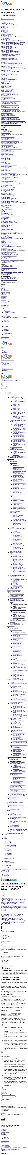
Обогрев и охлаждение (15, 799)
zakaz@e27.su (5, 315)
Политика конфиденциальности (10, 1149)
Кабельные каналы (17, 706)
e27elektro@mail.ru (5, 316)
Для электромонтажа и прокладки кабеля (12, 903)
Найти (2, 1153)
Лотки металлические (18, 688)
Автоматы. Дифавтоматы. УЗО (17, 528)
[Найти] (2, 20)
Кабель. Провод (14, 628)
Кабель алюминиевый (18, 648)
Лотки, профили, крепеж (7, 914)
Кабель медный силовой (19, 632)
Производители (5, 1132)
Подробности (4, 939)
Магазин (3, 1133)
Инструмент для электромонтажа (18, 807)
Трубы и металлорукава (19, 733)
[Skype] (14, 880)
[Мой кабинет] (1, 367)
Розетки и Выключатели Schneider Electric (19, 425)
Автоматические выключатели (17, 533)
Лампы (14, 497)
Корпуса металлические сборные (15, 921)
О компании (4, 1129)
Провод (14, 659)
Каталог (9, 393)
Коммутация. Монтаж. (18, 721)
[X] (8, 880)
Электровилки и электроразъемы (17, 748)
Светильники (16, 465)
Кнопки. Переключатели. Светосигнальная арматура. (20, 777)
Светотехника (13, 461)
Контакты (3, 1134)
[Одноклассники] (3, 880)
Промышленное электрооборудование (15, 760)
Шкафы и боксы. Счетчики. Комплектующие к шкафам (17, 594)
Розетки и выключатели (16, 397)
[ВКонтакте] (1, 880)
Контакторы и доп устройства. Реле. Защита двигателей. (19, 768)
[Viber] (10, 880)
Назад (9, 392)
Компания (9, 850)
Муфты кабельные (8, 919)
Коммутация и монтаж (10, 918)
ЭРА (25, 921)
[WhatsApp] (12, 880)
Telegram (6, 320)
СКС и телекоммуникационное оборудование (14, 907)
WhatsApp (6, 321)
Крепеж (13, 908)
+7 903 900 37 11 (5, 301)
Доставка (6, 963)
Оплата (5, 961)
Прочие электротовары (15, 814)
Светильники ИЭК (11, 915)
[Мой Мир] (6, 880)
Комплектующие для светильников (18, 515)
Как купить (9, 842)
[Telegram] (16, 880)
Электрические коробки (19, 699)
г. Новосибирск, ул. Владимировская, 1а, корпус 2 (14, 317)
